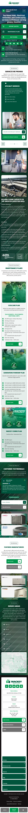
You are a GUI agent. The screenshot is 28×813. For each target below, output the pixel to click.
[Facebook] (10, 43)
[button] (23, 810)
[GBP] (3, 10)
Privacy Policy (9, 801)
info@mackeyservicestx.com (14, 707)
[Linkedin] (21, 43)
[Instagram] (17, 43)
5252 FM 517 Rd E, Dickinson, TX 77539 (14, 693)
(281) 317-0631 (14, 706)
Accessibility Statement (12, 803)
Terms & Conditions (17, 801)
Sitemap (19, 803)
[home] (14, 3)
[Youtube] (14, 43)
